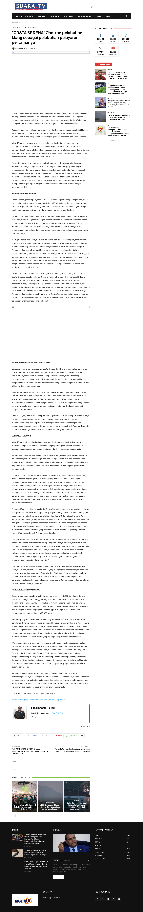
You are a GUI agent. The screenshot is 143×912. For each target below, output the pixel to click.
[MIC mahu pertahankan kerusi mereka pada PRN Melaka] (71, 843)
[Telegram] (108, 899)
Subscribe (113, 47)
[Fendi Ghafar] (13, 48)
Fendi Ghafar (22, 48)
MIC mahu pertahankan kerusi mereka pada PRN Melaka (68, 856)
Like (100, 34)
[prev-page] (13, 815)
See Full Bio (57, 713)
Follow (113, 34)
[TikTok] (36, 718)
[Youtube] (119, 899)
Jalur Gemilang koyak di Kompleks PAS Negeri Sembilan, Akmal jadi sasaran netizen (77, 806)
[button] (126, 16)
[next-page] (16, 815)
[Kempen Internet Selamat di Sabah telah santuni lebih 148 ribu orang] (24, 796)
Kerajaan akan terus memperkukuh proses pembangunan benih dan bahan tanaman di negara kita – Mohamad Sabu (117, 90)
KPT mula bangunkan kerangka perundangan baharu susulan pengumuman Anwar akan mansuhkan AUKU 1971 (118, 132)
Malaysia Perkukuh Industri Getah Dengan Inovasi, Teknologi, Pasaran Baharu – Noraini (119, 104)
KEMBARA (34, 28)
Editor (62, 860)
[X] (113, 899)
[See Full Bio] (64, 713)
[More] (82, 735)
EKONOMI (20, 22)
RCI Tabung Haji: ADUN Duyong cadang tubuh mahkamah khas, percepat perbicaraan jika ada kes (118, 75)
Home (14, 22)
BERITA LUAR (50, 802)
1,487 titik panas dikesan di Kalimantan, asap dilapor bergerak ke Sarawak (50, 807)
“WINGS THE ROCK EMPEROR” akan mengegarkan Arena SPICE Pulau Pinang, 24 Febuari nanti (30, 751)
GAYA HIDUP (24, 28)
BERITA (24, 802)
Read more (58, 877)
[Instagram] (32, 718)
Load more (112, 141)
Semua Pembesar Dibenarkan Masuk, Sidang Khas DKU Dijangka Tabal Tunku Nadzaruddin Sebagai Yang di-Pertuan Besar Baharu (35, 839)
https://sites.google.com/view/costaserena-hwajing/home (38, 700)
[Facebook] (97, 899)
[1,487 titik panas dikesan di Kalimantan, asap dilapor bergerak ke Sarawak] (51, 796)
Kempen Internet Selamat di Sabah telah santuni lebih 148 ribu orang (24, 807)
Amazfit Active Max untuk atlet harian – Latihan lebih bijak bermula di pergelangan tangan (35, 853)
